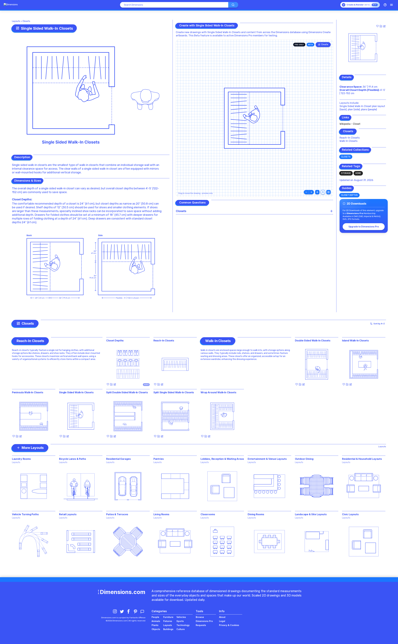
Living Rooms (161, 514)
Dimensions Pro (204, 621)
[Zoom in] (311, 192)
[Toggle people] (323, 192)
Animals (156, 621)
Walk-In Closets (348, 140)
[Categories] (391, 5)
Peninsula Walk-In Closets (27, 392)
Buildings (168, 629)
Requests (201, 625)
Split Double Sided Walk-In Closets (127, 392)
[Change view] (328, 192)
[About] (385, 5)
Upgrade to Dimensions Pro (364, 226)
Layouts (16, 21)
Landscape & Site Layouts (311, 514)
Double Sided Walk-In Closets (313, 340)
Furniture (168, 617)
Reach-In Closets (350, 137)
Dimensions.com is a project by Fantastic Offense (123, 618)
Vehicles (181, 617)
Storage (346, 173)
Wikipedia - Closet (350, 123)
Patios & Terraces (117, 514)
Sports (180, 621)
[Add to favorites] (377, 26)
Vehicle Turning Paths (25, 514)
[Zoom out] (306, 192)
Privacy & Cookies (229, 625)
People (155, 617)
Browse (200, 617)
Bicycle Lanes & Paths (72, 458)
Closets (26, 21)
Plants (155, 625)
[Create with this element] (384, 26)
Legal (222, 621)
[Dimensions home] (11, 5)
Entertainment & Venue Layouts (267, 458)
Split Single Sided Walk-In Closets (173, 392)
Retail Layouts (67, 514)
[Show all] (317, 192)
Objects (156, 629)
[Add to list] (381, 26)
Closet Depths (21, 199)
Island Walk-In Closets (355, 340)
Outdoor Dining (304, 458)
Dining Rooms (256, 514)
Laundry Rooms (21, 458)
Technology (183, 625)
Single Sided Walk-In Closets (76, 392)
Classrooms (208, 514)
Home (358, 173)
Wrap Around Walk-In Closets (218, 392)
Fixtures (167, 621)
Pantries (158, 458)
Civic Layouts (350, 514)
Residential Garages (118, 458)
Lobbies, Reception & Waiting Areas (222, 458)
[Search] (233, 5)
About (222, 617)
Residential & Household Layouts (362, 458)
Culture (180, 629)
